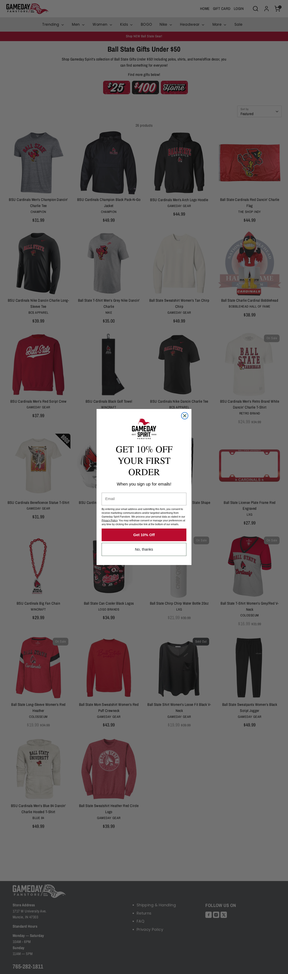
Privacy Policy (109, 520)
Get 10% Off (144, 535)
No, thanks (144, 549)
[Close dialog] (184, 415)
